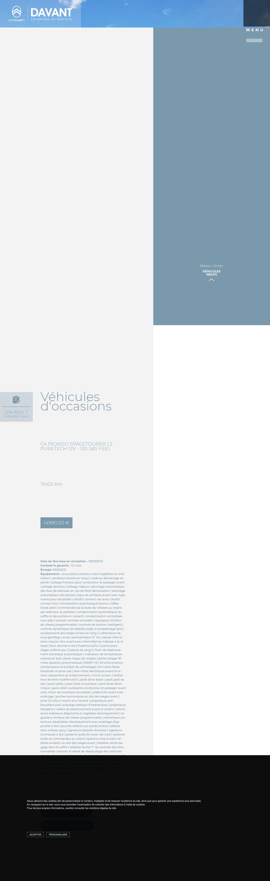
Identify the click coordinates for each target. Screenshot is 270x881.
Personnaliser (58, 834)
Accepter (35, 834)
